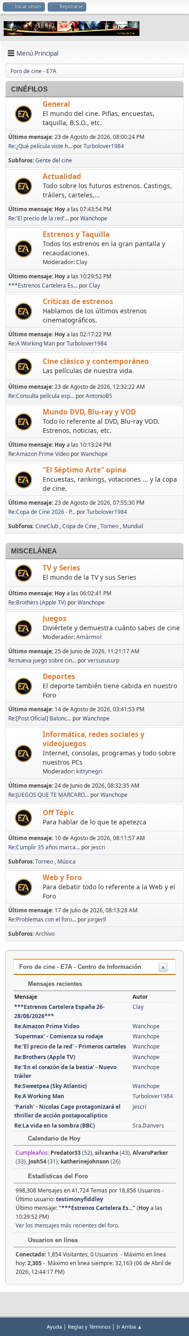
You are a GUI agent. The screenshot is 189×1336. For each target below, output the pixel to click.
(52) (71, 1153)
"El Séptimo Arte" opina (84, 470)
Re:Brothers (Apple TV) (37, 602)
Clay (81, 262)
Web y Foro (62, 877)
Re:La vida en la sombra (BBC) (54, 1125)
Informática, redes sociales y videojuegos (94, 739)
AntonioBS (99, 396)
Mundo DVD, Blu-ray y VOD (89, 412)
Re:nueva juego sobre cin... (42, 660)
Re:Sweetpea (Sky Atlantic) (50, 1086)
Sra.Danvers (148, 1125)
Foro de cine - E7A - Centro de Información (80, 966)
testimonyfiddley (79, 1199)
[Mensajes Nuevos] (24, 114)
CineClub (46, 526)
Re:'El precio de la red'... (38, 218)
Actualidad (62, 176)
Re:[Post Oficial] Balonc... (39, 718)
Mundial (132, 526)
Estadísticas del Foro (57, 1176)
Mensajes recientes (54, 983)
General (56, 104)
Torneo (109, 526)
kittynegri (89, 771)
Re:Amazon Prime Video (38, 454)
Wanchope (93, 218)
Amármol (88, 637)
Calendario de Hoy (53, 1138)
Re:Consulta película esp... (41, 396)
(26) (91, 1161)
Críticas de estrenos (78, 301)
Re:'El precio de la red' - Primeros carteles (70, 1046)
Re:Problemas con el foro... (42, 919)
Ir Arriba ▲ (129, 1326)
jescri (98, 847)
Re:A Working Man (31, 343)
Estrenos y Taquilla (76, 234)
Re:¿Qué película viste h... (40, 146)
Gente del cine (53, 160)
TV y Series (61, 568)
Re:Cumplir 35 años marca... (44, 847)
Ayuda (54, 1326)
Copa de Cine (79, 526)
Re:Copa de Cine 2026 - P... (41, 512)
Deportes (59, 676)
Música (66, 861)
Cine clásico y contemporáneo (96, 361)
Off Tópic (58, 813)
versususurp (103, 660)
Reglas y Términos (89, 1326)
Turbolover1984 (103, 146)
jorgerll (97, 919)
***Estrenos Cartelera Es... (43, 285)
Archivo (45, 934)
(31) (43, 1161)
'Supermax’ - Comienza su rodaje (58, 1036)
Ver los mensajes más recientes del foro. (67, 1225)
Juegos (55, 618)
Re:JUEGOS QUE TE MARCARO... (48, 795)
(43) (112, 1153)
